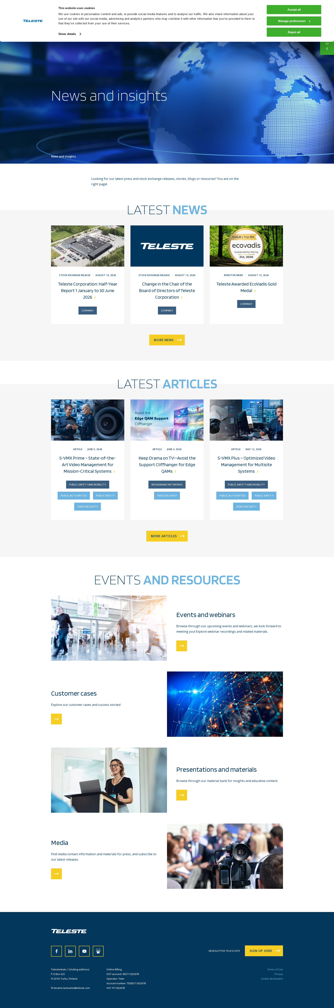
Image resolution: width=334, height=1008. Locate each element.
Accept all (294, 9)
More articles (164, 536)
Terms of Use (275, 969)
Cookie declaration (272, 978)
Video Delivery (167, 495)
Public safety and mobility (87, 484)
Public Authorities (74, 495)
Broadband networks (167, 484)
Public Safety (105, 495)
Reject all (294, 32)
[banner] (69, 932)
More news (164, 340)
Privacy (278, 974)
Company (88, 310)
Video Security (87, 506)
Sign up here (261, 951)
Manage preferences (292, 21)
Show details (67, 34)
